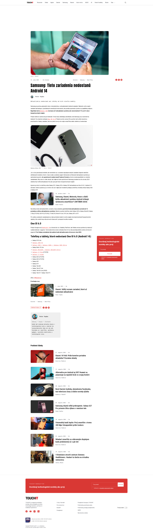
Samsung (65, 2)
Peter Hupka (39, 96)
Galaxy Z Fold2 (38, 254)
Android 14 (46, 227)
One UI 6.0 (52, 119)
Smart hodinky (99, 2)
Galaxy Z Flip (38, 252)
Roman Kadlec (59, 204)
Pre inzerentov (60, 505)
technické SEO (29, 527)
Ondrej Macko (59, 462)
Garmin (58, 2)
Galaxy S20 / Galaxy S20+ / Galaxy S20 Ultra (50, 245)
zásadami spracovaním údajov (106, 488)
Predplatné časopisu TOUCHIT (85, 502)
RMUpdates (37, 278)
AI (91, 2)
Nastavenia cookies (83, 513)
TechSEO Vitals (42, 527)
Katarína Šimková (60, 361)
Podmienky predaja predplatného (86, 507)
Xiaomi (72, 2)
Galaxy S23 (44, 111)
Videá (46, 2)
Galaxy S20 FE (38, 243)
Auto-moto (79, 2)
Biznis (106, 2)
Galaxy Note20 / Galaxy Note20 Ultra (46, 250)
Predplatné (59, 510)
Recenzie (39, 2)
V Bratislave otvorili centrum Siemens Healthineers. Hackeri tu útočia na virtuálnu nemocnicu (72, 457)
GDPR (79, 510)
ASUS (86, 2)
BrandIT (59, 507)
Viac (112, 2)
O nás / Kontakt (61, 502)
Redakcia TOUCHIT (60, 394)
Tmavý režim (120, 507)
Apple (52, 2)
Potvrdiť (109, 254)
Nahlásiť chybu (35, 307)
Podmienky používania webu (85, 505)
